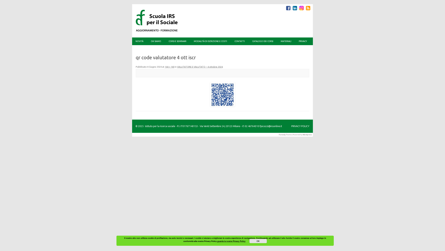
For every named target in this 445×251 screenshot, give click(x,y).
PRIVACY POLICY (300, 126)
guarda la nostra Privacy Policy (231, 241)
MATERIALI (286, 41)
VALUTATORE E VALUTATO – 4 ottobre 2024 (200, 67)
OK (258, 241)
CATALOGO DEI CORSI (262, 41)
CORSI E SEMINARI (177, 41)
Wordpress (307, 135)
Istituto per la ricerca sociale (160, 126)
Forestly (282, 135)
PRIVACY (303, 41)
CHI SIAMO (156, 41)
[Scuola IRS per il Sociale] (157, 31)
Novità (139, 41)
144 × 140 (169, 67)
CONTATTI (239, 41)
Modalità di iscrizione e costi (210, 41)
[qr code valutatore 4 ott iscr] (222, 94)
